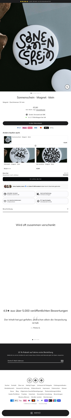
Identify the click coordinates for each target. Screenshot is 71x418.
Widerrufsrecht (36, 388)
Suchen (7, 385)
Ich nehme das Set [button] (35, 179)
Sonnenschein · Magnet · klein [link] (21, 137)
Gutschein (32, 394)
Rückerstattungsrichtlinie (53, 391)
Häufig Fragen (30, 385)
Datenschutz (56, 388)
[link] (7, 140)
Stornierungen (47, 397)
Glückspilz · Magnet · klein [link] (12, 164)
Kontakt (13, 385)
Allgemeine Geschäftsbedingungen (32, 391)
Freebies (24, 394)
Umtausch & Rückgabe (44, 385)
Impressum (46, 388)
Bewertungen (58, 394)
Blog (17, 391)
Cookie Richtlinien (14, 394)
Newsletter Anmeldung (44, 394)
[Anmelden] (61, 361)
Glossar (64, 388)
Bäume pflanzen (24, 397)
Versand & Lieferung (22, 388)
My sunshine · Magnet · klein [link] (45, 164)
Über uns (21, 385)
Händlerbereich (9, 388)
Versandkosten (40, 109)
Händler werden (36, 397)
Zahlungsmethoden (60, 385)
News (12, 391)
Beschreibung (8, 209)
